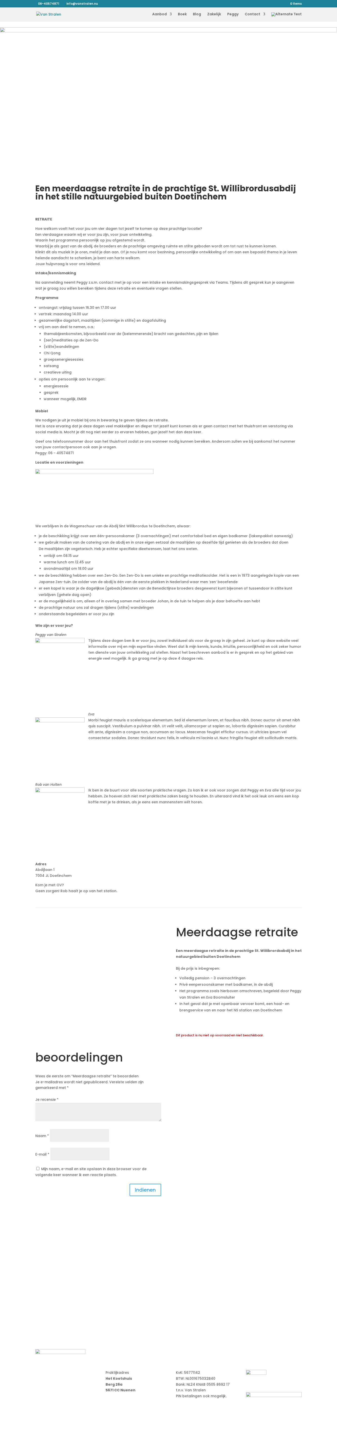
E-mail (42, 1154)
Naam (42, 1135)
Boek (182, 14)
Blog (197, 14)
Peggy (233, 14)
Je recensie (46, 1099)
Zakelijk (214, 14)
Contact (252, 14)
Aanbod (159, 14)
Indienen (145, 1189)
